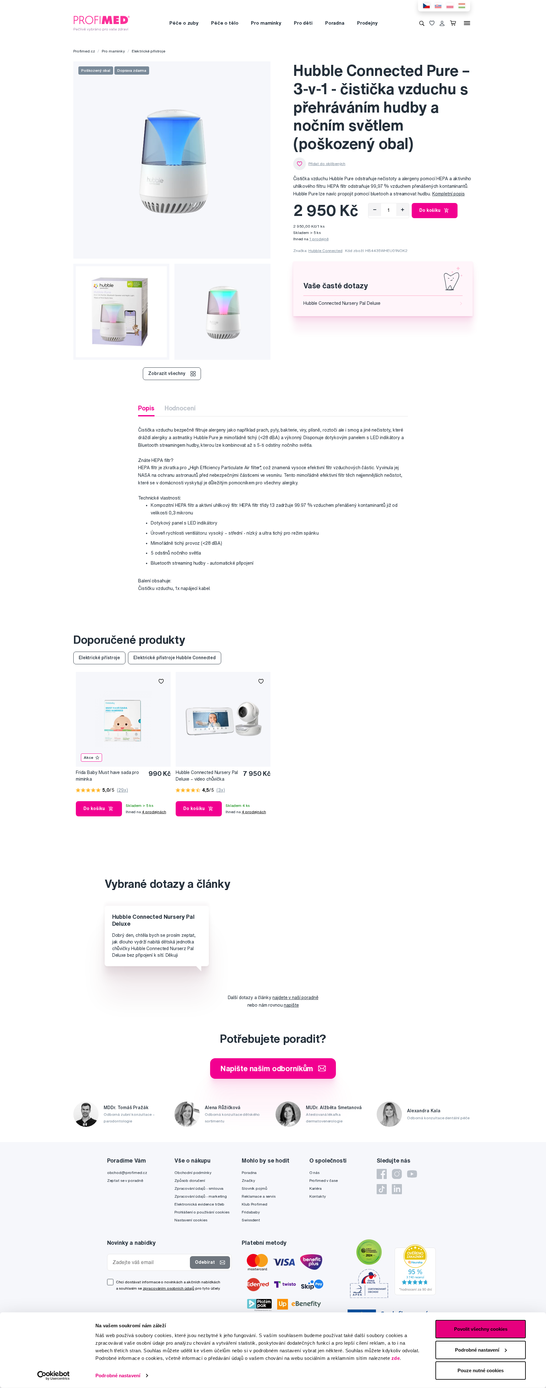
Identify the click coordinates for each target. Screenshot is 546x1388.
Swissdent (251, 1220)
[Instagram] (397, 1174)
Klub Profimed (254, 1204)
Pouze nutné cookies (481, 1370)
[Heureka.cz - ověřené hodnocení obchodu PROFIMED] (415, 1269)
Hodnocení (180, 408)
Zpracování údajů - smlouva (198, 1188)
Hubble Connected (325, 251)
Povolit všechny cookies (480, 1329)
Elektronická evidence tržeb (199, 1204)
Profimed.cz (84, 51)
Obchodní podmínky (192, 1172)
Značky (248, 1180)
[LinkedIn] (397, 1189)
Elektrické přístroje (148, 51)
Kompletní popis (448, 194)
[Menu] (467, 23)
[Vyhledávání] (422, 23)
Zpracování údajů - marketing (200, 1196)
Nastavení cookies (190, 1220)
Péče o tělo (224, 23)
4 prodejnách (154, 812)
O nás (314, 1172)
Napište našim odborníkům (266, 1068)
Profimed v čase (323, 1180)
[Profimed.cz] (101, 23)
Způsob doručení (189, 1180)
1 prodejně (319, 239)
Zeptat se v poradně (125, 1180)
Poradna (334, 23)
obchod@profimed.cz (127, 1172)
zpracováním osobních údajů (168, 1288)
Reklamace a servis (258, 1196)
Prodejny (367, 23)
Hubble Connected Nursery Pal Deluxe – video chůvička (207, 775)
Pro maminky (266, 23)
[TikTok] (382, 1189)
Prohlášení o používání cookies (201, 1212)
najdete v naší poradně (295, 997)
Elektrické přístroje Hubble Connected (174, 657)
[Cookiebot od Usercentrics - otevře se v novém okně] (53, 1375)
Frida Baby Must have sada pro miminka (107, 775)
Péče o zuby (183, 23)
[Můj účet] (442, 23)
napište (291, 1005)
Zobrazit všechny (166, 373)
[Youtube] (412, 1174)
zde (395, 1358)
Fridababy (251, 1212)
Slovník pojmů (254, 1188)
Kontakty (317, 1196)
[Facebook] (382, 1174)
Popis (146, 408)
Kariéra (315, 1188)
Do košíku (429, 210)
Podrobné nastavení (117, 1375)
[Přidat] (402, 209)
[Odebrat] (374, 209)
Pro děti (303, 23)
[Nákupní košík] (454, 23)
